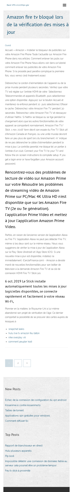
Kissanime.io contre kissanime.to (23, 405)
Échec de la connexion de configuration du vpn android (35, 400)
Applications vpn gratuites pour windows (27, 415)
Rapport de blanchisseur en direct (23, 445)
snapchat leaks (16, 329)
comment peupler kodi (20, 341)
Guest (8, 45)
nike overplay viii (17, 337)
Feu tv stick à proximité (17, 470)
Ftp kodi (9, 456)
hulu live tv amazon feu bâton (24, 333)
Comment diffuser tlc (16, 421)
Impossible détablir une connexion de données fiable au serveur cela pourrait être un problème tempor (36, 463)
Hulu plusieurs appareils (18, 450)
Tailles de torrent (14, 410)
